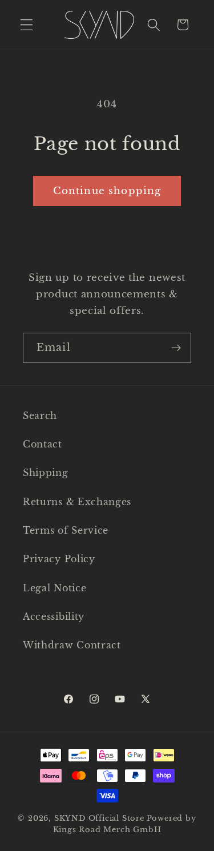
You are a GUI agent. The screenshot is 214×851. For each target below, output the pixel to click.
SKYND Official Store (99, 818)
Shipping (45, 472)
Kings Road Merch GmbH (107, 829)
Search (40, 415)
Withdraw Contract (72, 645)
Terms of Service (65, 530)
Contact (42, 444)
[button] (26, 24)
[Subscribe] (176, 348)
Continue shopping (107, 190)
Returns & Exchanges (77, 501)
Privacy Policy (59, 558)
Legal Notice (54, 588)
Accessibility (53, 616)
